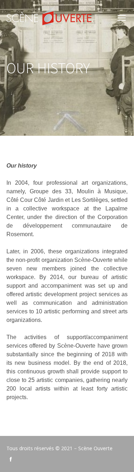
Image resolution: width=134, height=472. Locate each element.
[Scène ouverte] (48, 18)
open (122, 18)
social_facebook (10, 459)
